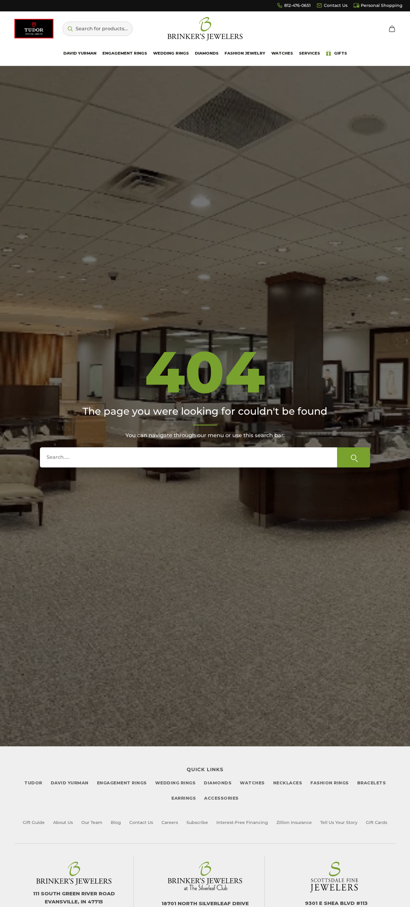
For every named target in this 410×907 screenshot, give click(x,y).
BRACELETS (371, 783)
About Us (63, 822)
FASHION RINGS (329, 783)
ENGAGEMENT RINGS (122, 783)
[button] (97, 29)
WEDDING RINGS (175, 783)
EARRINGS (183, 798)
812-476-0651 (297, 5)
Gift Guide (34, 822)
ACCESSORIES (221, 798)
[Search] (353, 457)
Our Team (91, 822)
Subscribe (197, 822)
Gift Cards (376, 822)
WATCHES (252, 783)
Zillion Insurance (294, 822)
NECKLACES (287, 783)
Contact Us (336, 5)
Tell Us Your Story (338, 822)
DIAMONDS (217, 783)
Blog (116, 822)
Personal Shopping (381, 5)
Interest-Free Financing (242, 822)
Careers (169, 822)
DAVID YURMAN (70, 783)
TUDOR (33, 783)
